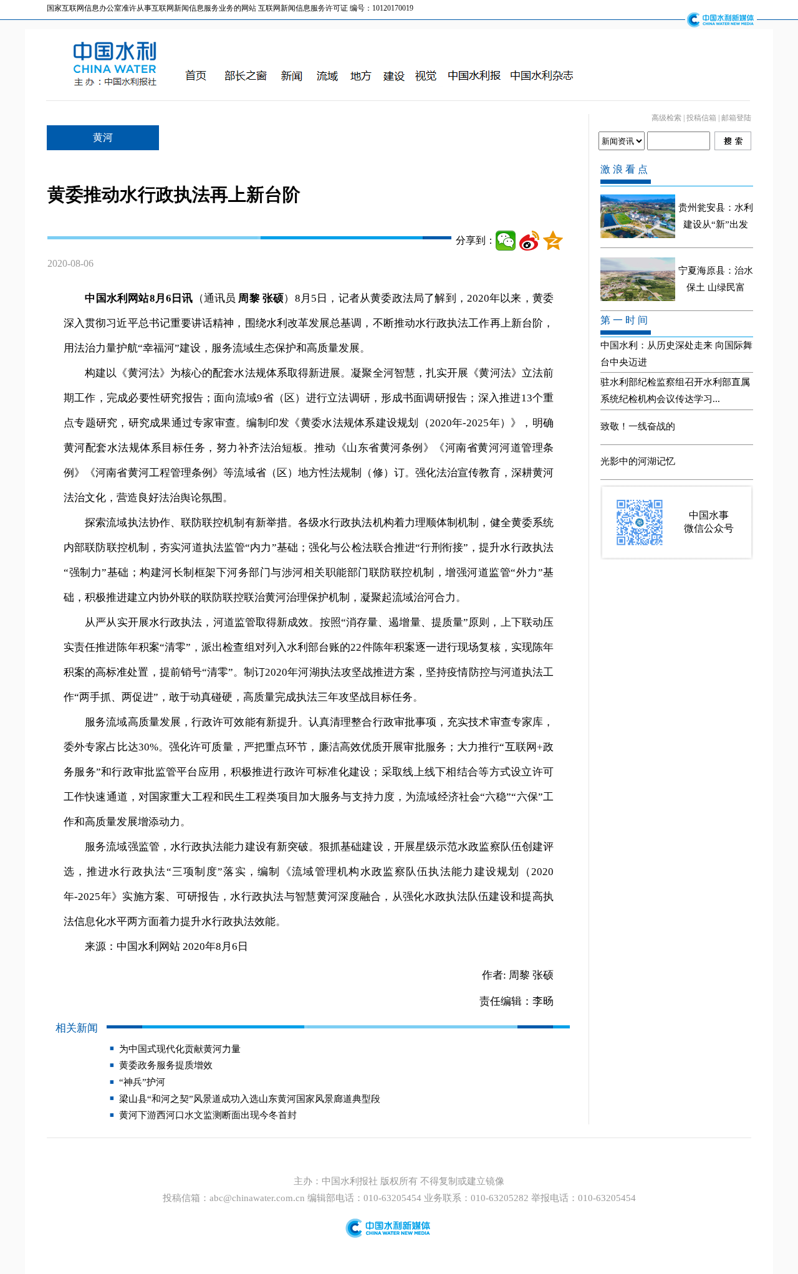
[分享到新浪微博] (529, 241)
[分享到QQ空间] (553, 241)
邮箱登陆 (736, 117)
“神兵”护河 (142, 1082)
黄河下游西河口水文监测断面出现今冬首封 (208, 1115)
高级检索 (666, 117)
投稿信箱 (701, 117)
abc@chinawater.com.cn (257, 1198)
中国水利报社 (351, 1181)
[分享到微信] (506, 241)
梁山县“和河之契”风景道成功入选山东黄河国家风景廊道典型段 (249, 1099)
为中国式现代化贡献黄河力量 (180, 1049)
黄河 (103, 137)
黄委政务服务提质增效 (166, 1065)
